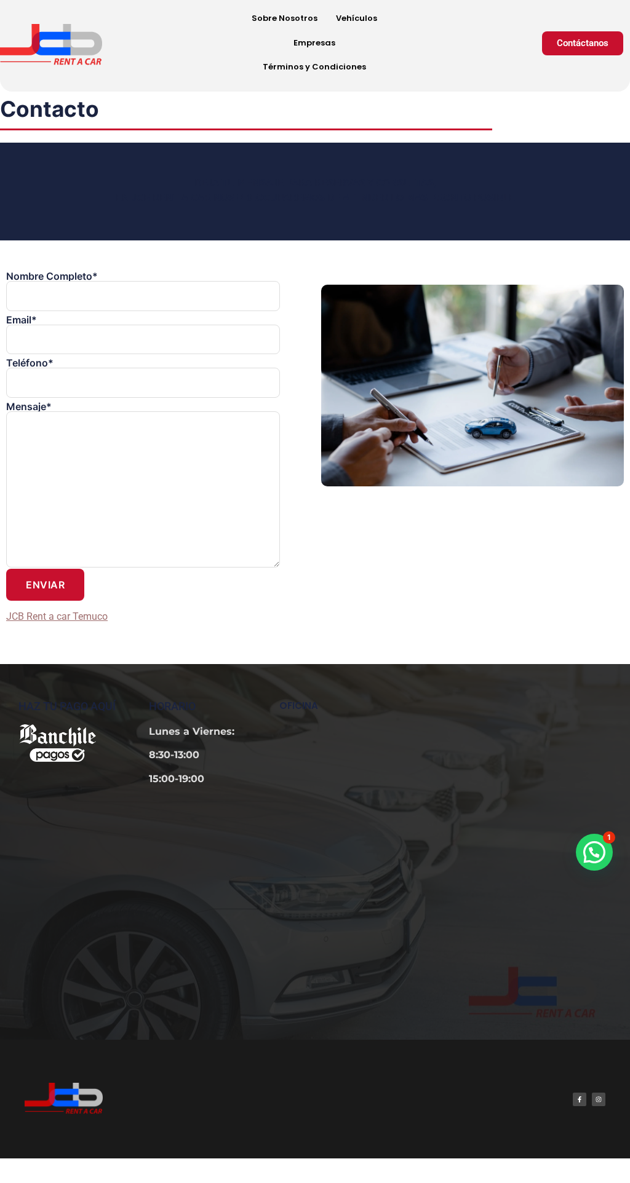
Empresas (314, 43)
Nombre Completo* (52, 276)
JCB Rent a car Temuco (57, 616)
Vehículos (356, 18)
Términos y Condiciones (314, 67)
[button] (594, 852)
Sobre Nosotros (284, 18)
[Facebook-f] (579, 1099)
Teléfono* (30, 363)
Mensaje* (29, 407)
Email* (21, 320)
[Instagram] (598, 1099)
